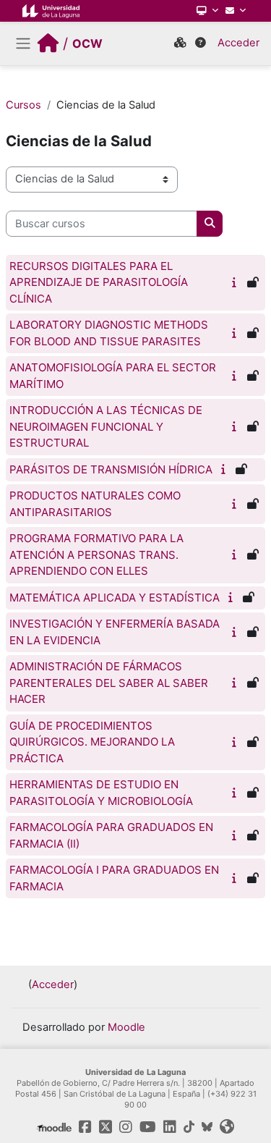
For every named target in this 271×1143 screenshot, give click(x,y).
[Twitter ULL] (105, 1127)
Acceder (238, 42)
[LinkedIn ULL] (169, 1127)
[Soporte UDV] (200, 43)
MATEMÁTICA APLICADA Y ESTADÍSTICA (114, 597)
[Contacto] (236, 11)
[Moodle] (54, 1127)
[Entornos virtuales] (180, 43)
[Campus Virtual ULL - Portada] (48, 43)
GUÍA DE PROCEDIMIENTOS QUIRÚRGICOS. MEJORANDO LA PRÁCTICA (92, 742)
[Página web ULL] (227, 1127)
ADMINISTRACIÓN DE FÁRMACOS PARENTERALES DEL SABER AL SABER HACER (108, 682)
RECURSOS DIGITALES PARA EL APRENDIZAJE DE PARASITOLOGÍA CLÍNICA (98, 282)
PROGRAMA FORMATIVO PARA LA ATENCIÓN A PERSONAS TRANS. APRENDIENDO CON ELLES (96, 554)
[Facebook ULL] (85, 1127)
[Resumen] (236, 282)
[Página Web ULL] (50, 11)
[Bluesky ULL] (207, 1127)
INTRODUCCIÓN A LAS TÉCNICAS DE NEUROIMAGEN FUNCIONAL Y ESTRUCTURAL (105, 426)
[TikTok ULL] (189, 1127)
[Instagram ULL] (125, 1127)
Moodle (126, 1027)
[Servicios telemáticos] (207, 11)
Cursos (23, 104)
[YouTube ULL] (147, 1127)
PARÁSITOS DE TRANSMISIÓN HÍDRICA (110, 469)
